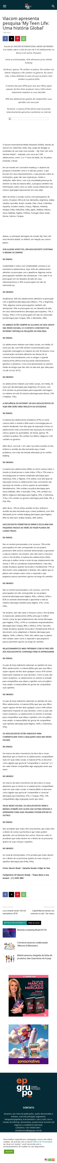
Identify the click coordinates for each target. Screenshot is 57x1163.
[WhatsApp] (23, 38)
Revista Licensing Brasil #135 (32, 930)
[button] (4, 6)
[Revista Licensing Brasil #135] (9, 933)
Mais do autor (34, 923)
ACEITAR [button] (9, 1151)
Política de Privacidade (42, 1141)
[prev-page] (4, 968)
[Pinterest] (17, 38)
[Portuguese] (50, 1159)
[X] (11, 38)
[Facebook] (5, 38)
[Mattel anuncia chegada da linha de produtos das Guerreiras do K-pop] (9, 958)
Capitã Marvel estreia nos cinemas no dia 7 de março (42, 912)
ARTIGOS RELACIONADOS (15, 923)
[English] (46, 1159)
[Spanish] (53, 1159)
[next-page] (8, 968)
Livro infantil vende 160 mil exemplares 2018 (14, 912)
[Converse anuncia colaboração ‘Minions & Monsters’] (9, 945)
